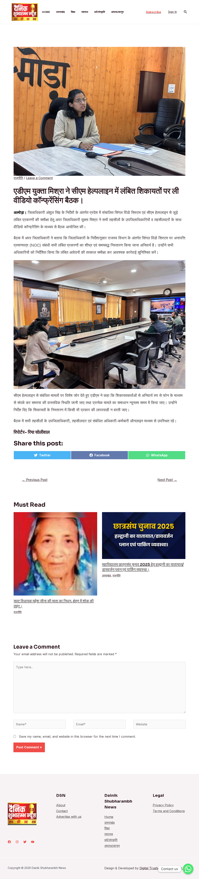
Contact (62, 811)
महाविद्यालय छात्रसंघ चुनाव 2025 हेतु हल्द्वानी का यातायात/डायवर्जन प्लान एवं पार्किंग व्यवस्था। (143, 567)
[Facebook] (9, 841)
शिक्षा (73, 11)
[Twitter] (24, 841)
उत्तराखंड (60, 11)
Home (46, 11)
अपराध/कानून (117, 11)
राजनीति (18, 178)
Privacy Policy (163, 805)
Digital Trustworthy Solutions (161, 868)
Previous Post (34, 480)
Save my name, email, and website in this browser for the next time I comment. (77, 736)
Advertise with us (68, 817)
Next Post (167, 480)
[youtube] (32, 841)
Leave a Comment (39, 178)
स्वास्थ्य (84, 11)
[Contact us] (188, 869)
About (60, 805)
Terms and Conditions (169, 811)
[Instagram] (17, 841)
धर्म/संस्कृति (99, 11)
